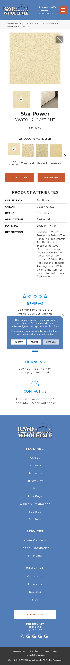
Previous (5, 97)
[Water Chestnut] (14, 149)
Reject (34, 342)
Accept (19, 342)
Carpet (28, 23)
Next (65, 97)
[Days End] (42, 151)
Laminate (35, 465)
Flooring (19, 23)
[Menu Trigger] (63, 10)
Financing (51, 177)
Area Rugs (35, 496)
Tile (35, 488)
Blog (35, 599)
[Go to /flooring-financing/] (35, 363)
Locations (35, 584)
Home (10, 23)
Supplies (35, 511)
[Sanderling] (56, 151)
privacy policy (36, 331)
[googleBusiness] (28, 636)
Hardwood (35, 473)
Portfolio (35, 519)
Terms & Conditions (35, 655)
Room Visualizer (35, 540)
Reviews (35, 591)
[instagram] (22, 636)
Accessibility (19, 651)
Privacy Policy (50, 651)
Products (38, 23)
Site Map (34, 651)
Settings (51, 342)
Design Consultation (35, 547)
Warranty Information (35, 504)
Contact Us (20, 177)
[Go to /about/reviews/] (35, 306)
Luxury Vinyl (35, 480)
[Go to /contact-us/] (35, 393)
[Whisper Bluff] (28, 151)
